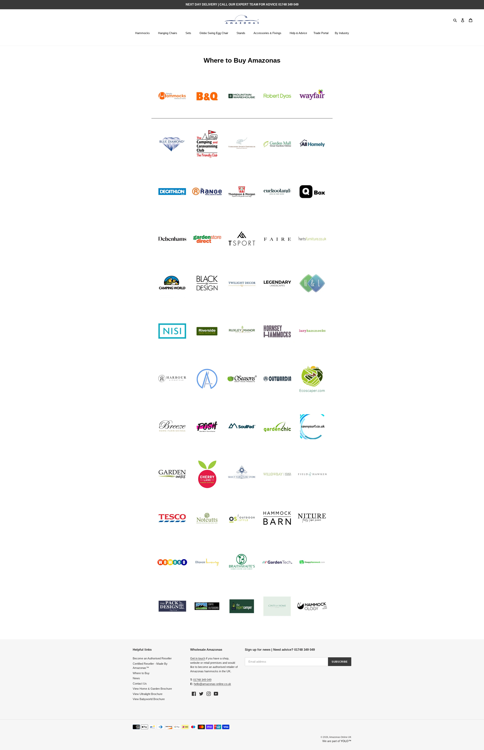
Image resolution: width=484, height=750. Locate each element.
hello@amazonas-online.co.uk (212, 683)
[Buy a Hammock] (242, 116)
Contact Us (140, 683)
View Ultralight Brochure (147, 694)
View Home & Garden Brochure (152, 688)
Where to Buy (141, 673)
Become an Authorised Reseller (152, 658)
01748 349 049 (202, 679)
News (136, 678)
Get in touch (197, 658)
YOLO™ (346, 741)
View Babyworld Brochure (149, 699)
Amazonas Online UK (340, 737)
